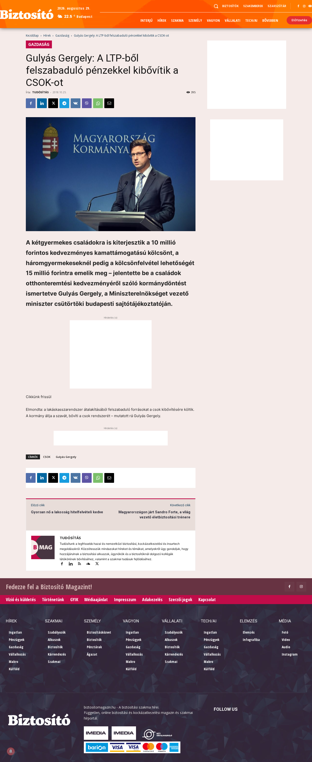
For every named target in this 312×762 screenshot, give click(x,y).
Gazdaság (62, 35)
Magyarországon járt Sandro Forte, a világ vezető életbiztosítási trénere (154, 514)
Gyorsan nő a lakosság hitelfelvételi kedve (67, 512)
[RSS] (81, 564)
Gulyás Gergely (66, 457)
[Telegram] (64, 103)
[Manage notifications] (11, 751)
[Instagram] (304, 6)
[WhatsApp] (98, 103)
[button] (216, 6)
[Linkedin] (42, 103)
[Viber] (87, 103)
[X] (53, 103)
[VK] (75, 103)
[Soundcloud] (90, 564)
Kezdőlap (32, 35)
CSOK (46, 457)
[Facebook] (298, 6)
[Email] (109, 103)
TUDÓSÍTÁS (40, 92)
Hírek (47, 35)
